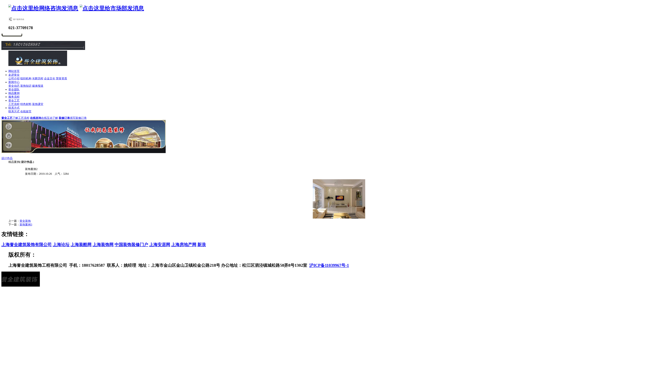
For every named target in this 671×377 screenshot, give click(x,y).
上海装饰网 (103, 244)
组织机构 (25, 78)
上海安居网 (159, 244)
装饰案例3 (26, 224)
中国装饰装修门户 (131, 244)
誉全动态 (14, 85)
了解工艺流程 (15, 117)
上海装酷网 (81, 244)
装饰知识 (25, 85)
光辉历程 (37, 78)
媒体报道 (37, 85)
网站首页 (14, 71)
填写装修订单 (73, 117)
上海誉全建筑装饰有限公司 (26, 244)
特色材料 (25, 104)
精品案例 (14, 93)
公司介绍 (14, 78)
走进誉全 (14, 74)
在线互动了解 (44, 117)
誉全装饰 (25, 220)
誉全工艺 (14, 100)
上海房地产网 (183, 244)
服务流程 (14, 96)
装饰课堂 (37, 104)
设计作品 (7, 158)
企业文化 (49, 78)
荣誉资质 (61, 78)
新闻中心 (14, 82)
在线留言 (25, 111)
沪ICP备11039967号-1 (329, 265)
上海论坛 (61, 244)
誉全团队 (14, 89)
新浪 (201, 244)
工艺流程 (14, 104)
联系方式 (14, 107)
